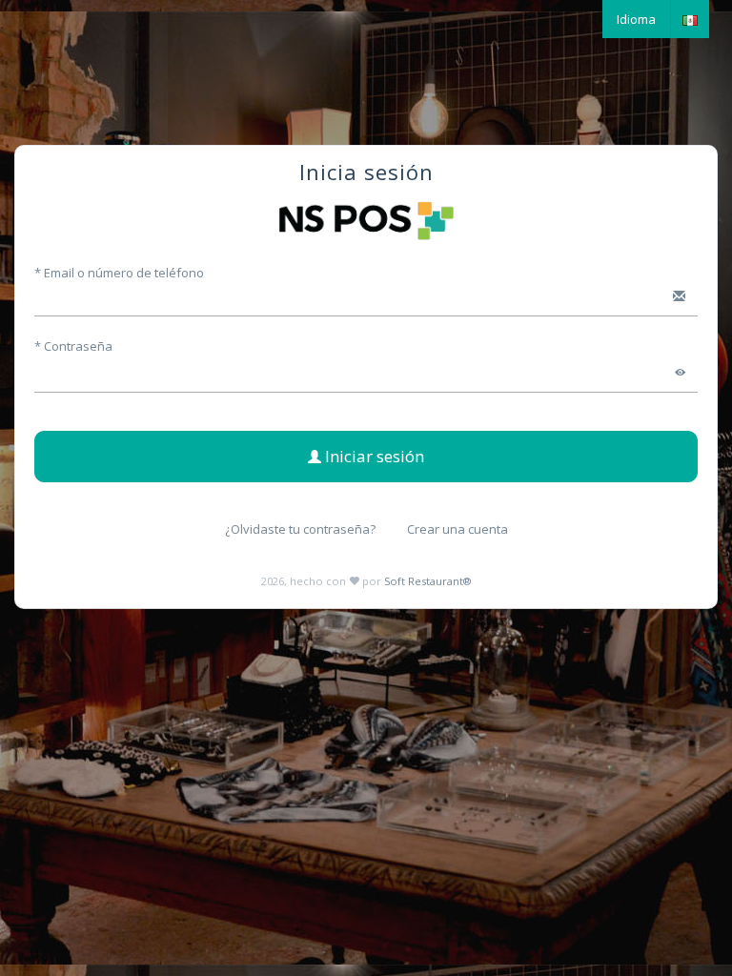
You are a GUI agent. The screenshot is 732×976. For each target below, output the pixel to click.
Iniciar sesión (372, 456)
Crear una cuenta (457, 529)
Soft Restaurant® (427, 581)
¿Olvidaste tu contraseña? (300, 529)
